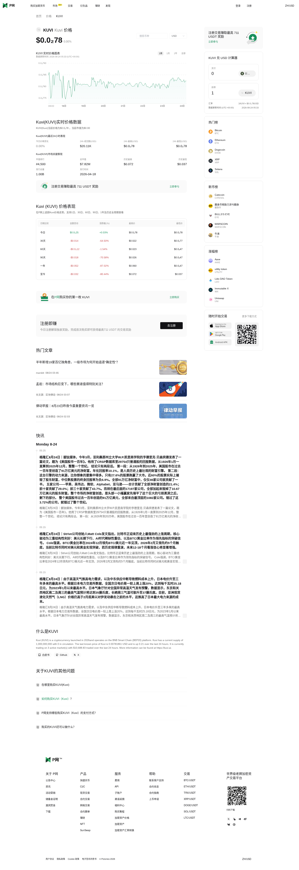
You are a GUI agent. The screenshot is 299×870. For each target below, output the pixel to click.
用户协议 (50, 859)
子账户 (118, 792)
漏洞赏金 (50, 805)
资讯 (48, 786)
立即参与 (174, 186)
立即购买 (174, 297)
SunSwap (85, 830)
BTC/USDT (190, 780)
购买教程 (119, 811)
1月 (168, 53)
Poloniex (14, 5)
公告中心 (50, 780)
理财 (82, 817)
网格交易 (85, 805)
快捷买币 (85, 780)
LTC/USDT (189, 817)
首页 (39, 16)
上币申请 (154, 799)
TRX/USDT (190, 792)
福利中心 (119, 805)
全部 (183, 53)
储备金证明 (52, 799)
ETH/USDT (190, 786)
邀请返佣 (119, 799)
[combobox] (151, 36)
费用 (117, 780)
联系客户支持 (156, 780)
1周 (160, 53)
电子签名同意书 (89, 859)
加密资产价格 (122, 817)
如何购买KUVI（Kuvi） (56, 698)
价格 (49, 16)
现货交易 (85, 792)
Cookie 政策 (73, 859)
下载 (48, 811)
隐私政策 (61, 859)
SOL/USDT (190, 811)
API (117, 786)
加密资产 (119, 824)
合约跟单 (85, 811)
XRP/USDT (190, 799)
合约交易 (85, 799)
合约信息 (154, 786)
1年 (175, 53)
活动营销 (50, 792)
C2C (82, 786)
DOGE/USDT (191, 805)
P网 (57, 297)
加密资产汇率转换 (124, 830)
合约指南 (154, 792)
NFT (82, 824)
